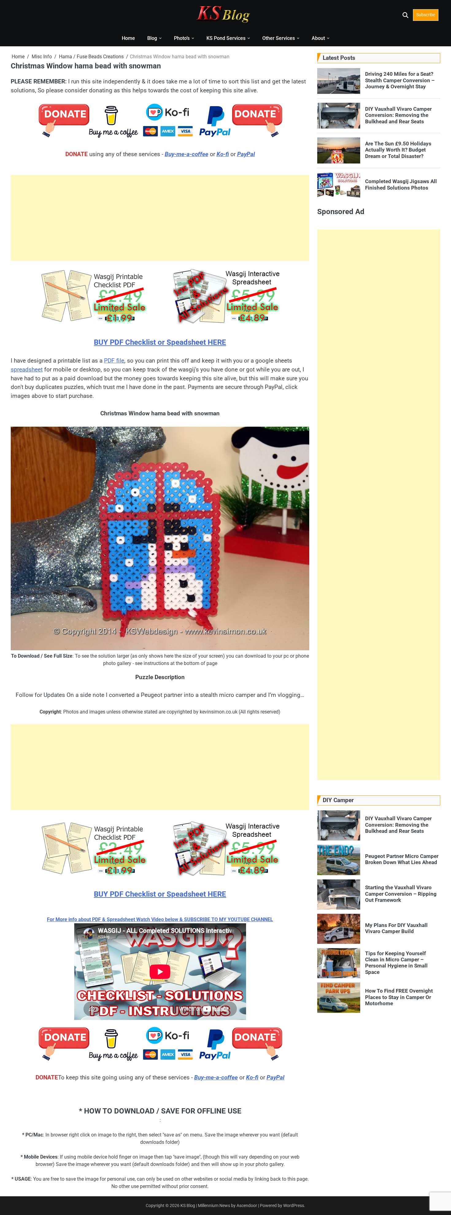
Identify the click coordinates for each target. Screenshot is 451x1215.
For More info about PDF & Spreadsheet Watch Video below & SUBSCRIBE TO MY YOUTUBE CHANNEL (160, 919)
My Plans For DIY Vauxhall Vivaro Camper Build (396, 928)
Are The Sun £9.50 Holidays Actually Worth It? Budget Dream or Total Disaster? (398, 149)
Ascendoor (247, 1205)
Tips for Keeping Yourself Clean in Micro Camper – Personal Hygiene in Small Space (396, 962)
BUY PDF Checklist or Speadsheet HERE (160, 342)
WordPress (293, 1205)
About (318, 38)
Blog (152, 38)
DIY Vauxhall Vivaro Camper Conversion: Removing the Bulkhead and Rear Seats (398, 115)
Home (128, 38)
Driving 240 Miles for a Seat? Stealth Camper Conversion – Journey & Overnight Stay (400, 80)
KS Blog (188, 1205)
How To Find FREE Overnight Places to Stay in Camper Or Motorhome (399, 997)
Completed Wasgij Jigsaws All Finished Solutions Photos (401, 184)
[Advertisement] (160, 218)
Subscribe (425, 14)
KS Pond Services (225, 38)
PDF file (114, 360)
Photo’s (182, 38)
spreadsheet (27, 369)
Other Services (278, 38)
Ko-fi (223, 154)
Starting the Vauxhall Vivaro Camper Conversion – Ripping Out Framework (401, 893)
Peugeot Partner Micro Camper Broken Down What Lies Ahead (401, 859)
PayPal (246, 154)
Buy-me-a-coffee (186, 154)
